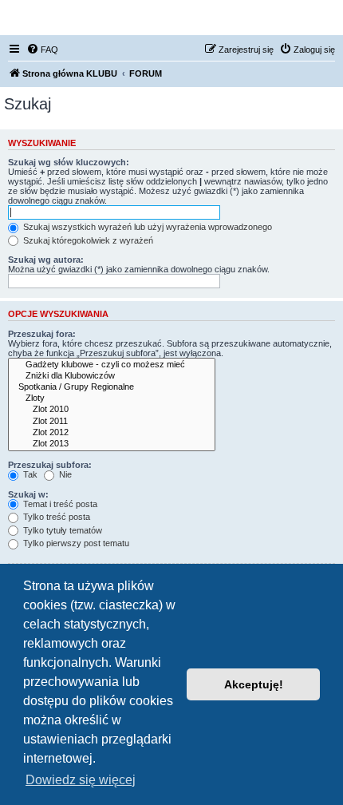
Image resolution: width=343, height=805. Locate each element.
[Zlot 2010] (112, 409)
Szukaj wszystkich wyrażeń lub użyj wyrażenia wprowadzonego (146, 227)
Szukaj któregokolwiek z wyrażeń (87, 240)
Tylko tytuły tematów (61, 530)
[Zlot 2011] (112, 421)
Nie (64, 474)
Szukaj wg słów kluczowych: (68, 162)
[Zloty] (112, 398)
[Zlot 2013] (112, 444)
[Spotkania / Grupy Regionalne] (112, 387)
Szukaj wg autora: (46, 259)
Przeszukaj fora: (42, 334)
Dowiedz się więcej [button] (81, 780)
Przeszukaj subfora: (50, 465)
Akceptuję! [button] (253, 684)
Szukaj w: (28, 494)
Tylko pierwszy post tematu (75, 543)
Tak (29, 474)
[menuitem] (42, 49)
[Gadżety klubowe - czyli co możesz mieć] (112, 365)
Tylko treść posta (55, 516)
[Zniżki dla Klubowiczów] (112, 376)
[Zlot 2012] (112, 432)
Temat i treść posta (59, 504)
